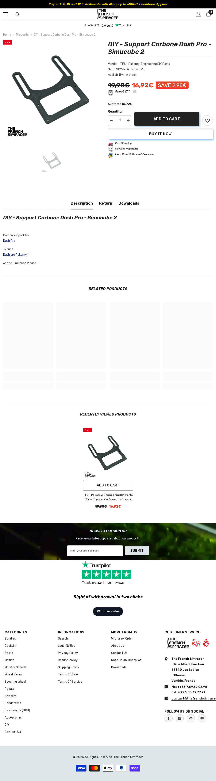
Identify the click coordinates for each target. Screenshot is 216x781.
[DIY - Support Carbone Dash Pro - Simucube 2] (108, 453)
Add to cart (167, 119)
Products (22, 35)
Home (7, 35)
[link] (207, 120)
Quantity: (115, 111)
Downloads (129, 203)
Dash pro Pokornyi (15, 255)
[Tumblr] (191, 718)
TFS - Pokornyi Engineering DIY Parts (145, 64)
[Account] (198, 14)
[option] (108, 4)
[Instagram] (180, 718)
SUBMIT (137, 551)
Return (105, 203)
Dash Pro (9, 241)
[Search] (17, 14)
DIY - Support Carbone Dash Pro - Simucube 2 (108, 500)
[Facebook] (169, 718)
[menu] (5, 14)
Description (82, 203)
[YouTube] (202, 718)
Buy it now (160, 134)
